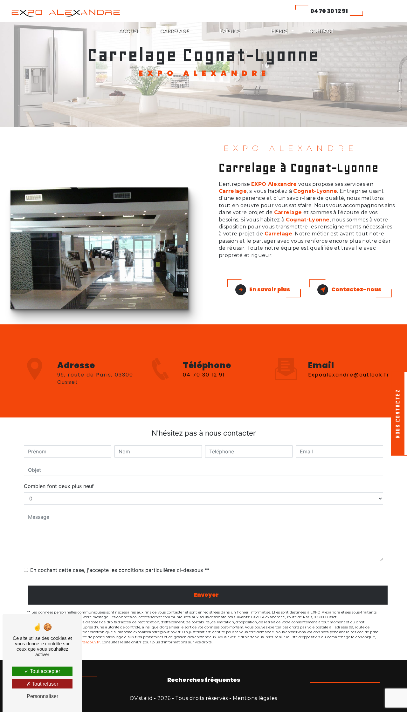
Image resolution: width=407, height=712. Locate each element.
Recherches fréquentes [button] (203, 680)
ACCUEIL (129, 31)
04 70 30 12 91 (329, 11)
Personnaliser (42, 696)
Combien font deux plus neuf (59, 486)
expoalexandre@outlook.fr (349, 374)
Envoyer (206, 595)
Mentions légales (255, 698)
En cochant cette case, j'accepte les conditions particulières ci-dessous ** (120, 570)
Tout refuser (44, 684)
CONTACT (321, 31)
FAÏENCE (230, 31)
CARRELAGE (174, 31)
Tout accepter (44, 671)
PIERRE (279, 31)
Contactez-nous (356, 289)
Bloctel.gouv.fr (87, 642)
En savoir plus (269, 289)
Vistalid (143, 698)
